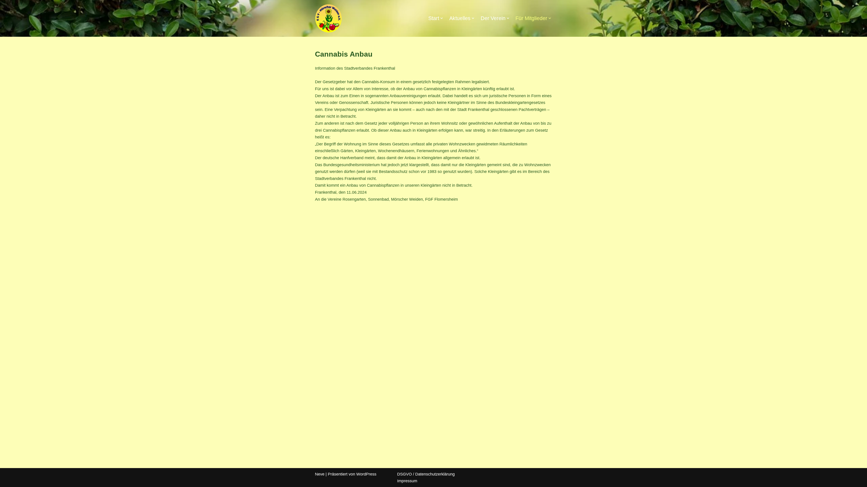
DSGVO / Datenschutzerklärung (426, 474)
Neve (319, 474)
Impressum (407, 481)
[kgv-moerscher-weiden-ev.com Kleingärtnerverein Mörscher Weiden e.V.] (328, 18)
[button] (441, 18)
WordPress (366, 474)
